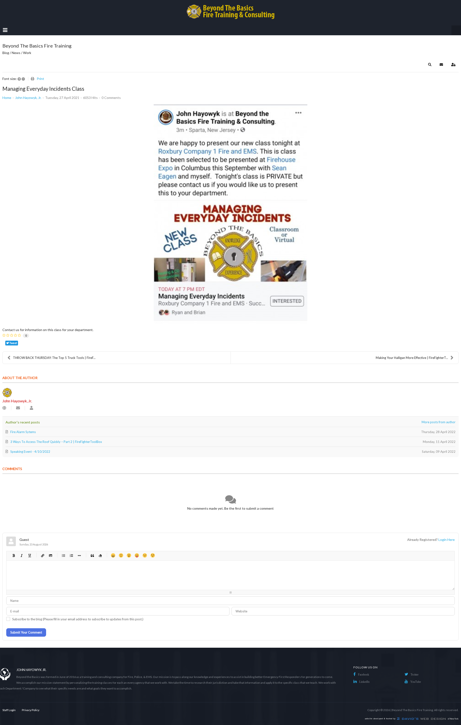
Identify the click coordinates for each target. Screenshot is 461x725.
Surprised (128, 555)
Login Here (446, 540)
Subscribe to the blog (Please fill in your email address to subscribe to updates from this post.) (77, 619)
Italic (21, 555)
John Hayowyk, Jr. (28, 98)
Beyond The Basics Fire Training (412, 710)
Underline (29, 555)
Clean (100, 555)
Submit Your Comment (26, 632)
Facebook (363, 674)
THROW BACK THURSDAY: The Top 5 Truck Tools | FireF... (54, 358)
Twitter (415, 674)
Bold (13, 555)
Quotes (92, 555)
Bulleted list (63, 555)
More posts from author (438, 422)
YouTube (415, 681)
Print (40, 79)
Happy (112, 555)
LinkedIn (364, 681)
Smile (120, 555)
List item (79, 555)
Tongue (136, 555)
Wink (152, 555)
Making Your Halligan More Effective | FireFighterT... (412, 358)
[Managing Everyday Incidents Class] (230, 214)
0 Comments (111, 98)
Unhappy (144, 555)
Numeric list (71, 555)
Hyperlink (42, 555)
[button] (430, 64)
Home (6, 98)
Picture (50, 555)
